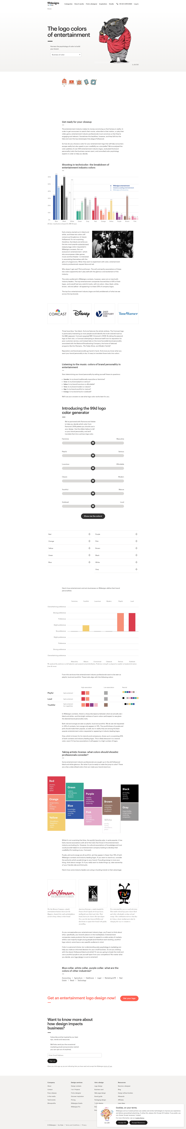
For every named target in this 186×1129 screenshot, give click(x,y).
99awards (121, 1096)
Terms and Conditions (73, 1125)
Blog (119, 1089)
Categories (68, 4)
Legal (99, 978)
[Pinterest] (79, 82)
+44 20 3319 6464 (125, 4)
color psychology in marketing (107, 947)
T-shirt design (98, 1103)
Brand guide (98, 1096)
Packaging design (100, 1100)
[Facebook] (86, 82)
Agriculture (78, 978)
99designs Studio (76, 1103)
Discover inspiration (77, 1096)
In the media (51, 1096)
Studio (111, 4)
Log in (136, 4)
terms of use (108, 1066)
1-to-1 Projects (75, 1089)
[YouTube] (71, 82)
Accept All (122, 1122)
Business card (98, 1089)
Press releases (52, 1093)
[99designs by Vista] (53, 4)
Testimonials (51, 1100)
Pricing (73, 1100)
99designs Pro (75, 1107)
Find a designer (91, 4)
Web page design (100, 1093)
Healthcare (90, 978)
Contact (50, 1089)
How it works (79, 4)
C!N (108, 1123)
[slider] (93, 443)
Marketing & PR (110, 978)
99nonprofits (51, 1103)
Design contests (76, 1086)
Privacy (84, 1125)
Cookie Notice (139, 1118)
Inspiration (103, 4)
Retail (72, 980)
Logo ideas (121, 1103)
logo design (79, 957)
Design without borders (125, 1093)
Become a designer (124, 1086)
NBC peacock (70, 336)
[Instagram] (64, 82)
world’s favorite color (97, 840)
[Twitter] (94, 82)
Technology (82, 980)
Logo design (98, 1086)
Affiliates (121, 1100)
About (49, 1086)
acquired (86, 336)
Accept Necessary (138, 1122)
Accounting (66, 978)
